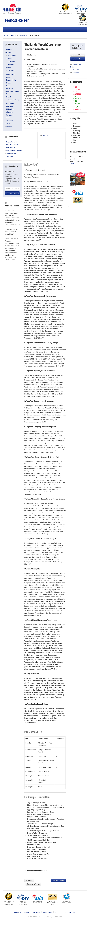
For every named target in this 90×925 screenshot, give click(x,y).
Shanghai (11, 61)
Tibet (8, 124)
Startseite (6, 35)
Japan (8, 77)
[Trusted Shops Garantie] (82, 18)
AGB (72, 164)
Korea (8, 83)
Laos (8, 86)
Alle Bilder (46, 135)
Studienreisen (23, 35)
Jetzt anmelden (12, 193)
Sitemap (72, 912)
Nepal (8, 97)
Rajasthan (11, 71)
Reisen (13, 35)
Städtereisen (11, 153)
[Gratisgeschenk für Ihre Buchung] (77, 179)
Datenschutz (47, 912)
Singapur (9, 112)
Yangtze (11, 64)
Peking (10, 58)
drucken (76, 72)
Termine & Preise (33, 884)
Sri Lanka (9, 115)
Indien (8, 68)
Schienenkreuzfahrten (14, 151)
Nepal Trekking (13, 100)
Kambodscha (11, 80)
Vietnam (9, 127)
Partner (63, 912)
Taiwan (8, 118)
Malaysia (9, 89)
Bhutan (9, 50)
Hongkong (12, 55)
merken (76, 70)
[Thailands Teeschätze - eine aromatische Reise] (51, 147)
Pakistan (9, 106)
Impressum (36, 912)
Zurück (29, 880)
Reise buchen (57, 880)
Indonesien (10, 74)
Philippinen (10, 109)
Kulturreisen (10, 148)
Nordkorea (10, 103)
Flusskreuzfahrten (13, 145)
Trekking (9, 156)
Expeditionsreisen (12, 142)
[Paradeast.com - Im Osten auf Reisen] (12, 9)
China (8, 53)
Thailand (9, 121)
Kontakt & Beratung (21, 912)
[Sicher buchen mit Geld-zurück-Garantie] (65, 7)
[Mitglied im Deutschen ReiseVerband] (81, 7)
